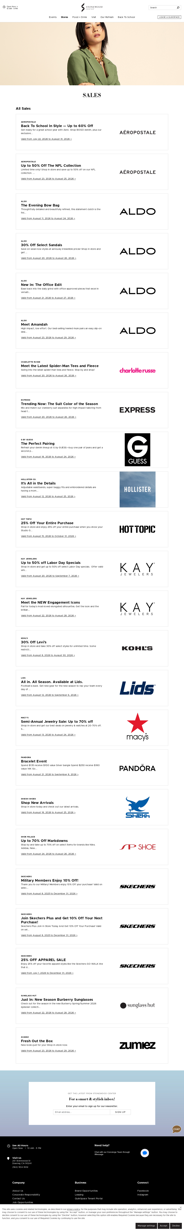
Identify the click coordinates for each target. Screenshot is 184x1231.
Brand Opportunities (86, 1191)
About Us (17, 1191)
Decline (176, 1226)
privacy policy (73, 1209)
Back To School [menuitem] (126, 17)
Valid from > (46, 139)
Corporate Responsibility (26, 1195)
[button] (181, 1207)
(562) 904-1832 (20, 1167)
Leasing (79, 1195)
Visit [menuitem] (93, 17)
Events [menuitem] (53, 17)
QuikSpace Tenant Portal (89, 1198)
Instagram (142, 1195)
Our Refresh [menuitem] (107, 17)
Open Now (11, 6)
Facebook (143, 1191)
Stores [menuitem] (64, 17)
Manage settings (146, 1226)
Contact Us (18, 1198)
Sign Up (120, 1112)
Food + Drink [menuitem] (79, 17)
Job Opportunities (22, 1202)
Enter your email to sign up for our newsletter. (92, 1106)
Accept (163, 1226)
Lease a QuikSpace (169, 17)
